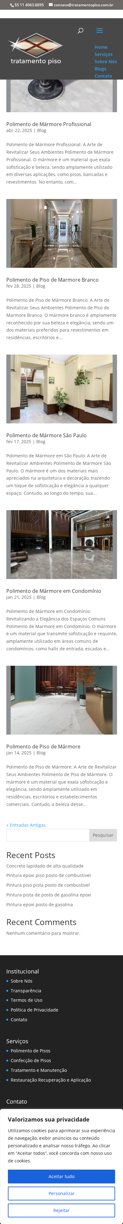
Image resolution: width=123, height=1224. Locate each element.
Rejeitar (61, 1210)
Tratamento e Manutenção (39, 1070)
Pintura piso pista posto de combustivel (48, 885)
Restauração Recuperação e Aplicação (51, 1080)
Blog (41, 130)
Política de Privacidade (34, 1010)
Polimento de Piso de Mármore (43, 746)
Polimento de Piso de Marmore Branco (52, 279)
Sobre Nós (21, 981)
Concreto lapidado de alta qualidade (45, 866)
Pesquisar (103, 835)
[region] (61, 1166)
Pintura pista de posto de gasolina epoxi (48, 895)
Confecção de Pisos (31, 1060)
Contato (19, 1020)
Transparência (26, 991)
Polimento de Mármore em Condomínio (53, 590)
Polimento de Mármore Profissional (48, 124)
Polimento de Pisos (30, 1051)
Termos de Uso (26, 1000)
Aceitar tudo (61, 1176)
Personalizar (62, 1193)
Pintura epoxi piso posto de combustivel (48, 875)
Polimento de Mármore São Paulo (46, 435)
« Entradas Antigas (26, 825)
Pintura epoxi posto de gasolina (39, 904)
